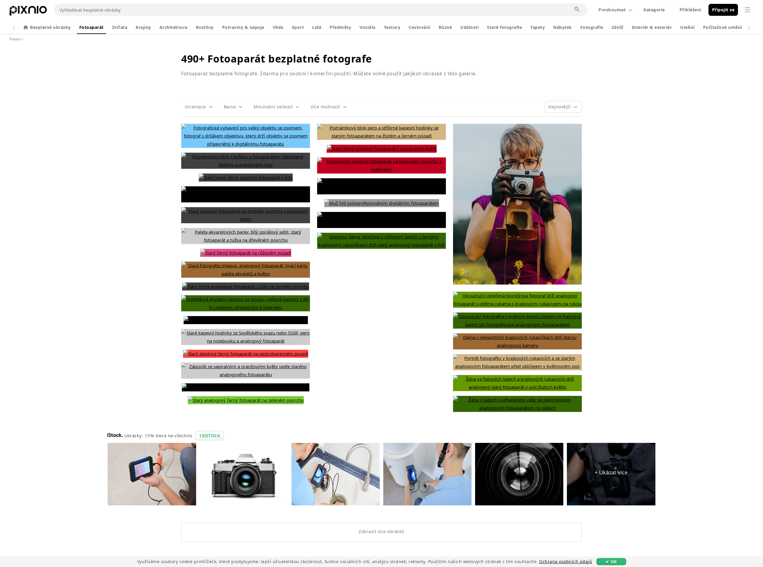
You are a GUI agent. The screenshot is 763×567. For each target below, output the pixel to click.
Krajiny (143, 27)
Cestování (419, 27)
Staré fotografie (504, 27)
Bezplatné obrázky (50, 27)
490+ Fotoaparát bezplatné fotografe (276, 58)
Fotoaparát (91, 27)
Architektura (173, 27)
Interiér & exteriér (652, 27)
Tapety (537, 27)
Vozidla (367, 27)
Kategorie (654, 10)
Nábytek (562, 27)
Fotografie (591, 27)
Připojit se (723, 10)
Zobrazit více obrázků (381, 531)
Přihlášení (690, 10)
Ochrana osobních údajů (565, 561)
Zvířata (120, 27)
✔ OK (611, 561)
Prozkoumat (612, 10)
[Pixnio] (28, 12)
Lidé (316, 27)
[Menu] (747, 10)
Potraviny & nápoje (243, 27)
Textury (392, 27)
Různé (445, 27)
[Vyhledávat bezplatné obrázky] (577, 9)
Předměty (340, 27)
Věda (278, 27)
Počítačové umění (722, 27)
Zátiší (618, 27)
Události (469, 27)
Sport (298, 27)
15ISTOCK (209, 435)
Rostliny (205, 27)
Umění (687, 27)
